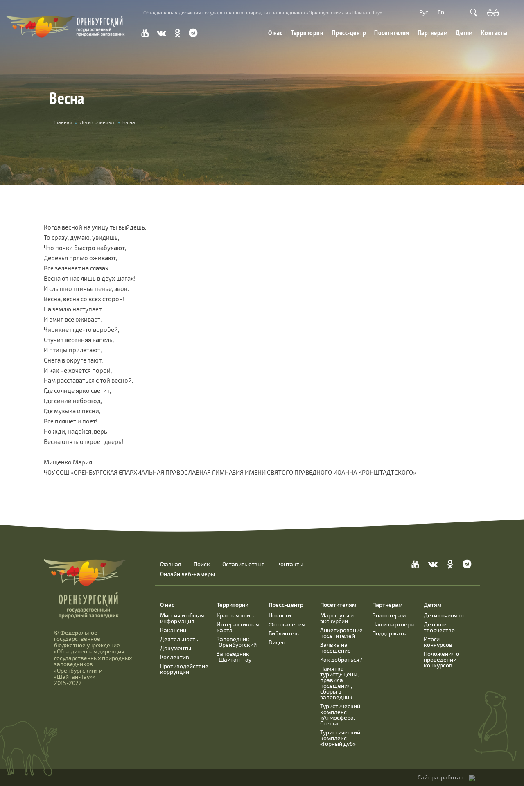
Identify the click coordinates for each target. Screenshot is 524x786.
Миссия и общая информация (182, 618)
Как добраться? (341, 659)
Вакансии (173, 629)
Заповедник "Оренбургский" (238, 641)
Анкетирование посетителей (341, 632)
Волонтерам (389, 615)
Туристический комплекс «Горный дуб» (340, 738)
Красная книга (236, 615)
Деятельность (179, 638)
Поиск (202, 564)
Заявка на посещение (335, 647)
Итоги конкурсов (438, 641)
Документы (175, 647)
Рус (423, 12)
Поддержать (389, 633)
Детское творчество (439, 627)
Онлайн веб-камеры (187, 574)
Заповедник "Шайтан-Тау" (235, 656)
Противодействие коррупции (184, 668)
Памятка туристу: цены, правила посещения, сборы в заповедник (339, 682)
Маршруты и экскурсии (337, 618)
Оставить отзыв (243, 564)
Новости (280, 615)
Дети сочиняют (97, 122)
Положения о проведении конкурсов (441, 659)
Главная (63, 122)
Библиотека (285, 633)
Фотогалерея (287, 624)
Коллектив (174, 656)
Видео (277, 642)
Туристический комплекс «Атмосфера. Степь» (340, 715)
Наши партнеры (393, 624)
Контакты (494, 32)
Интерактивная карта (238, 627)
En (441, 12)
